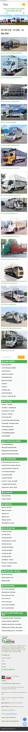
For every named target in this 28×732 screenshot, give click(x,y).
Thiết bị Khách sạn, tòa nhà (8, 523)
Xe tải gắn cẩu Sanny (6, 544)
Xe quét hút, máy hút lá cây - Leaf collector (11, 624)
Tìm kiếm (21, 357)
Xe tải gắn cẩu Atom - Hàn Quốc (9, 541)
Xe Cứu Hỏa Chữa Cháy (7, 478)
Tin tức (3, 661)
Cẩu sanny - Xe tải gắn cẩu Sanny (9, 562)
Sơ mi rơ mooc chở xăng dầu (8, 604)
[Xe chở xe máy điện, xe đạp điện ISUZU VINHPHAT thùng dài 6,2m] (14, 134)
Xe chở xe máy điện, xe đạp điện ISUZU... (10, 145)
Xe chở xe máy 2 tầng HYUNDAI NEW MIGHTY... (12, 53)
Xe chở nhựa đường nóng (7, 444)
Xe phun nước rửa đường (7, 374)
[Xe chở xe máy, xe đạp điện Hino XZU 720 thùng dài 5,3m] (14, 182)
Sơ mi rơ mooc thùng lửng (8, 608)
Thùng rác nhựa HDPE (7, 507)
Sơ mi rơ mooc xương (7, 601)
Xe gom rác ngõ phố (6, 499)
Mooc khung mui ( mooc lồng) (8, 592)
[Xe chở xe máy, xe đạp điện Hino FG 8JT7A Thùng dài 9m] (14, 271)
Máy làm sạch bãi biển (7, 380)
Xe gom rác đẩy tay (6, 495)
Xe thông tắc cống (6, 390)
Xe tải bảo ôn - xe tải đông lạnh (9, 407)
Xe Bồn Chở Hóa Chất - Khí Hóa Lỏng (10, 468)
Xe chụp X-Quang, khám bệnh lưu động (10, 420)
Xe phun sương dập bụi (7, 393)
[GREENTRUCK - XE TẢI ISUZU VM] (14, 20)
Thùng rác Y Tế (5, 513)
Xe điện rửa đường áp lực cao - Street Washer (12, 630)
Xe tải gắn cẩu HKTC (6, 556)
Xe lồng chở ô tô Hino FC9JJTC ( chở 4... (10, 259)
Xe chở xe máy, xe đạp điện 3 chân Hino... (10, 168)
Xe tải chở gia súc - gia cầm (8, 410)
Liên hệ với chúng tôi (6, 658)
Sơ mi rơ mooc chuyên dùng (8, 589)
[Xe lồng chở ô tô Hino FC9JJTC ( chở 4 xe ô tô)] (14, 248)
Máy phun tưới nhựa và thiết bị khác (10, 450)
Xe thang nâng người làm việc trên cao (10, 462)
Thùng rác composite (6, 510)
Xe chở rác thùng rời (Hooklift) (9, 368)
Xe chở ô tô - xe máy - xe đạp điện (9, 481)
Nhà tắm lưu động (6, 580)
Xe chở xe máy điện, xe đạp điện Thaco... (10, 101)
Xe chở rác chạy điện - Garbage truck (10, 621)
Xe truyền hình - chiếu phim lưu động (10, 423)
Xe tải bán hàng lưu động (7, 426)
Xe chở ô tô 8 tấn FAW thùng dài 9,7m (9, 213)
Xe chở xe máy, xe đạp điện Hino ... (9, 304)
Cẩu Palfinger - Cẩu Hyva (7, 559)
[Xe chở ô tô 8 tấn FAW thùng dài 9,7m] (14, 205)
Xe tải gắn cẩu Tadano (7, 537)
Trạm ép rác (4, 386)
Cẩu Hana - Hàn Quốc (6, 566)
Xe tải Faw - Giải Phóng (7, 404)
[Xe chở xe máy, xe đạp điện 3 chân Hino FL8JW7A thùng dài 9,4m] (14, 157)
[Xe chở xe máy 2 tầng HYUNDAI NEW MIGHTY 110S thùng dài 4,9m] (14, 44)
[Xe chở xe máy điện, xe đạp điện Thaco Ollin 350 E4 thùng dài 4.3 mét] (14, 90)
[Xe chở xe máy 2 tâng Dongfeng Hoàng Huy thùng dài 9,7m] (14, 316)
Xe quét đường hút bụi (7, 377)
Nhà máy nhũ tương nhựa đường (9, 447)
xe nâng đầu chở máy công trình (9, 484)
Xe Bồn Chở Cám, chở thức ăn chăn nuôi (11, 465)
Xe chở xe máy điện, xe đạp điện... (9, 122)
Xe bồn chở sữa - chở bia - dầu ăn (9, 487)
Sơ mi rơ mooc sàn (6, 598)
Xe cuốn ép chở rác (6, 371)
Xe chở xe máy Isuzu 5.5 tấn (7, 350)
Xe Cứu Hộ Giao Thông (7, 474)
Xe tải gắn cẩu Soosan (7, 531)
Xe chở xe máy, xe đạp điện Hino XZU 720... (11, 195)
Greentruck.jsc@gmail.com (11, 713)
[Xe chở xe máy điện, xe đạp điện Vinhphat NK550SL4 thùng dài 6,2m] (14, 112)
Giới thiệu (4, 666)
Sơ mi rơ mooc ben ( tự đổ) (8, 595)
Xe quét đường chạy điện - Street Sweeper (11, 618)
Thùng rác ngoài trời (6, 520)
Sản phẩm (4, 663)
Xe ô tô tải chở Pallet (6, 417)
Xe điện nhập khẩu (6, 436)
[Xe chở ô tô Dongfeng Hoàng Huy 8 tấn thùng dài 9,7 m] (14, 225)
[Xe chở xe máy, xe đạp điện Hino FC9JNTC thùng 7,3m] (14, 294)
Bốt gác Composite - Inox (7, 577)
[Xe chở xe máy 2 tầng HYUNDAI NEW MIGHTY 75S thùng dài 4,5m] (14, 66)
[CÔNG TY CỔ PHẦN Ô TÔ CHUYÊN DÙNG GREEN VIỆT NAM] (5, 4)
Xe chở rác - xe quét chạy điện (9, 396)
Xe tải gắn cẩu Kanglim (7, 550)
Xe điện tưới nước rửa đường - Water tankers (12, 627)
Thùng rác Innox (5, 516)
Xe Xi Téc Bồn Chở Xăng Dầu (8, 471)
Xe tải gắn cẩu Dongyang (7, 547)
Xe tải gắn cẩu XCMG (6, 553)
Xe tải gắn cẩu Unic (6, 534)
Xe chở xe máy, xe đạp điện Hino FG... (9, 283)
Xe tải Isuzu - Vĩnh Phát (7, 414)
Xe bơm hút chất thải (6, 364)
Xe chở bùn (4, 383)
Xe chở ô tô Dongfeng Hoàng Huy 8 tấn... (10, 236)
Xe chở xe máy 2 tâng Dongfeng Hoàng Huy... (11, 328)
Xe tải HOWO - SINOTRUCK (8, 429)
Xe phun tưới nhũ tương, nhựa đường (10, 453)
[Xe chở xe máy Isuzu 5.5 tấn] (14, 340)
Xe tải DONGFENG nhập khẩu (8, 433)
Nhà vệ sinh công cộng (7, 574)
